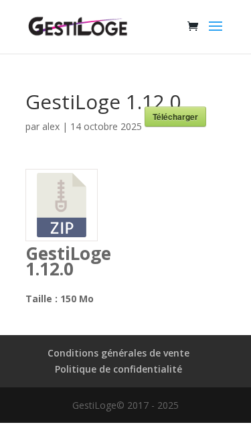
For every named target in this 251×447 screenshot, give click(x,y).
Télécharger (175, 117)
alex (51, 126)
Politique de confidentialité (118, 369)
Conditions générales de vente (118, 352)
